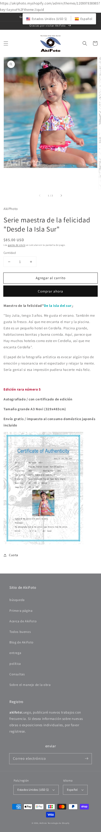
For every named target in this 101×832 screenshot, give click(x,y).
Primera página (20, 610)
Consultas (17, 674)
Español (72, 790)
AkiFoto (43, 823)
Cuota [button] (13, 555)
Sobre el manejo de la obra (30, 685)
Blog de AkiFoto (21, 642)
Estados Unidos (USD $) (33, 790)
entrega (15, 653)
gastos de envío (16, 245)
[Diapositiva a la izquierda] (40, 195)
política (15, 663)
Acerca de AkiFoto (23, 621)
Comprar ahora (50, 291)
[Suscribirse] (86, 758)
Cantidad (10, 253)
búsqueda (17, 600)
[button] (6, 43)
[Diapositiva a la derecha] (61, 195)
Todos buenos (20, 632)
